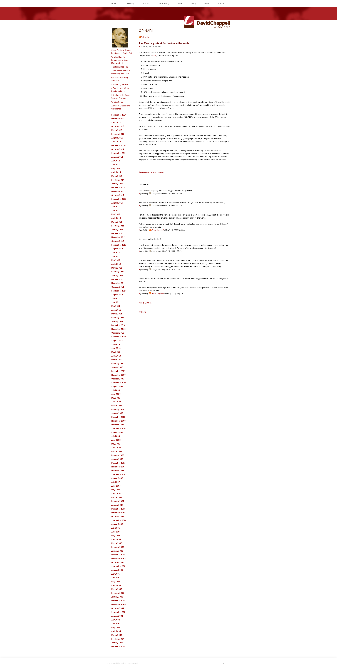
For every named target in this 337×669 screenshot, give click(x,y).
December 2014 (118, 145)
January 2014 (117, 183)
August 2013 (117, 203)
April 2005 (116, 585)
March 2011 (116, 313)
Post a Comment (158, 172)
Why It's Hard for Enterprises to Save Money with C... (119, 60)
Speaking (129, 3)
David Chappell (157, 230)
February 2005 (117, 593)
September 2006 (119, 520)
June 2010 (116, 348)
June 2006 (116, 532)
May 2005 (115, 581)
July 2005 (115, 574)
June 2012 (116, 256)
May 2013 (115, 214)
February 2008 (117, 455)
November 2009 (118, 375)
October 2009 (117, 378)
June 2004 (116, 623)
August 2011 (117, 294)
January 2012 (117, 275)
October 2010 (117, 333)
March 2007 (116, 497)
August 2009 (117, 386)
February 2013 (117, 225)
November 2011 (118, 283)
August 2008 (117, 432)
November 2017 (118, 118)
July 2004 (115, 619)
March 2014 (116, 176)
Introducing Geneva (119, 84)
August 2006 (117, 524)
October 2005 (117, 562)
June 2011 (116, 302)
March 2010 (116, 359)
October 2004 (117, 608)
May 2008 (115, 444)
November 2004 (118, 604)
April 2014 (116, 172)
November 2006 (118, 512)
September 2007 (119, 474)
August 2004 (117, 616)
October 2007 (117, 470)
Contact (222, 3)
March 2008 (116, 451)
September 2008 (119, 428)
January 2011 (117, 321)
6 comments (144, 172)
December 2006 (118, 509)
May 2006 (115, 535)
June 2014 (116, 164)
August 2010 (117, 340)
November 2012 (118, 237)
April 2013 (116, 218)
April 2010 (116, 356)
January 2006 (117, 551)
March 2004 (116, 635)
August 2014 (117, 157)
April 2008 (116, 447)
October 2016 (117, 126)
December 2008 (118, 417)
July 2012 (115, 252)
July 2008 (115, 436)
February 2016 (117, 134)
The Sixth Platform (119, 67)
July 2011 (115, 298)
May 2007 (115, 489)
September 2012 (119, 245)
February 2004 (117, 639)
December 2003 (118, 646)
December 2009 (118, 371)
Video (180, 3)
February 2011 (117, 317)
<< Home (142, 312)
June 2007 (116, 486)
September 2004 (119, 612)
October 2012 (117, 241)
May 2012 (115, 260)
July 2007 (115, 482)
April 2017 (116, 122)
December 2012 (118, 233)
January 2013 (117, 229)
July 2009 (115, 390)
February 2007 (117, 501)
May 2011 (115, 306)
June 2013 (116, 210)
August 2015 (117, 138)
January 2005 (117, 597)
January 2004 (117, 642)
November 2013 (118, 191)
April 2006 (116, 539)
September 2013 (119, 199)
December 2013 (118, 187)
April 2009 (116, 401)
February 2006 (117, 547)
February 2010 (117, 363)
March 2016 (116, 130)
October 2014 (117, 149)
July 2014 (115, 160)
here (154, 55)
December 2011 (118, 279)
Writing (146, 3)
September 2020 (119, 115)
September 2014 (119, 153)
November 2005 (118, 558)
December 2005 (118, 554)
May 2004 (115, 627)
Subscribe (145, 37)
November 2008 (118, 421)
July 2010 (115, 344)
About (207, 3)
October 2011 (117, 287)
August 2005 (117, 570)
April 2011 (116, 310)
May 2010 (115, 352)
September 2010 (119, 336)
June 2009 (116, 394)
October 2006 (117, 516)
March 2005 (116, 589)
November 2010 (118, 329)
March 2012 (116, 268)
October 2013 (117, 195)
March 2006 (116, 543)
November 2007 (118, 466)
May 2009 (115, 398)
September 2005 (119, 566)
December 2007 (118, 463)
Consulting (164, 3)
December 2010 (118, 325)
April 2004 (116, 631)
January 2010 (117, 367)
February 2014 (117, 180)
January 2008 (117, 459)
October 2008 (117, 424)
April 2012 (116, 264)
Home (113, 3)
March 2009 (116, 405)
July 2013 (115, 206)
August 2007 (117, 478)
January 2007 (117, 505)
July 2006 (115, 528)
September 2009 (119, 382)
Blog (193, 3)
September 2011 (119, 291)
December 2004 (118, 600)
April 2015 (116, 141)
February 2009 (117, 409)
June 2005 (116, 577)
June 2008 (116, 440)
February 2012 (117, 271)
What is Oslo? (117, 102)
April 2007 (116, 493)
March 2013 (116, 222)
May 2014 (115, 168)
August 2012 (117, 248)
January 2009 (117, 413)
